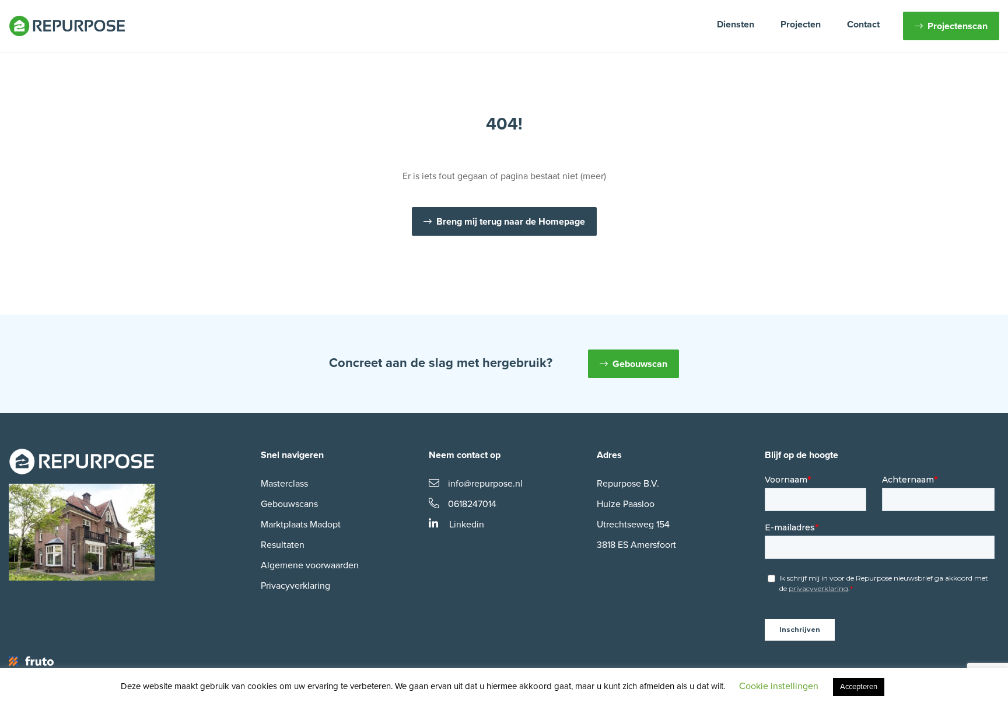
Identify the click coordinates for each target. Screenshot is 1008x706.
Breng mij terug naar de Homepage (510, 222)
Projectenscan (958, 26)
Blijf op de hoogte (801, 455)
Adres (609, 455)
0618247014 (472, 504)
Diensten (735, 24)
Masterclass (284, 484)
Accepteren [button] (858, 686)
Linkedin (465, 524)
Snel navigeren (292, 455)
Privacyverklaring (295, 586)
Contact (863, 24)
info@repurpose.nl (485, 484)
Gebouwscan (639, 364)
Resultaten (282, 545)
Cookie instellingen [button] (778, 686)
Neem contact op (465, 455)
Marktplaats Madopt (301, 524)
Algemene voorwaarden (310, 565)
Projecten (800, 24)
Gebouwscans (289, 504)
